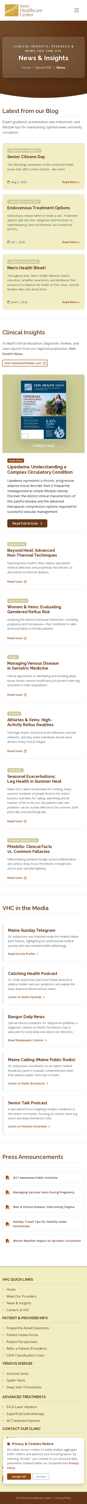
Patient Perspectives (21, 1342)
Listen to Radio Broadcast (27, 1083)
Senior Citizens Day (26, 156)
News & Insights (18, 1303)
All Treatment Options (23, 1420)
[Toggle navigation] (76, 10)
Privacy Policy (63, 1498)
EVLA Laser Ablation (21, 1407)
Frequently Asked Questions (27, 1328)
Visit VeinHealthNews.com (23, 363)
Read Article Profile (22, 954)
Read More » (71, 182)
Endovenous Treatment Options (38, 207)
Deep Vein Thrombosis (23, 1387)
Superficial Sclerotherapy (25, 1414)
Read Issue (15, 581)
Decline (41, 1476)
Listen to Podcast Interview (27, 1126)
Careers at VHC (18, 1310)
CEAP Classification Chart (25, 1355)
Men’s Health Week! (26, 267)
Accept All (19, 1476)
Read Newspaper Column (26, 1040)
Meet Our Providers (21, 1296)
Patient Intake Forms (22, 1335)
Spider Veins (15, 1380)
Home (26, 67)
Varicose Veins (17, 1373)
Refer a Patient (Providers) (26, 1348)
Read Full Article (26, 523)
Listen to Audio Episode (25, 997)
